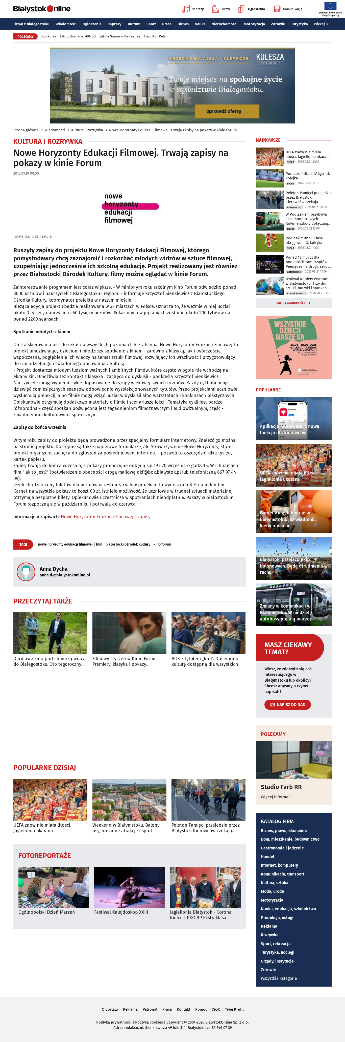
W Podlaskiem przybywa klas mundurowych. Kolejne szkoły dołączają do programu (307, 219)
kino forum (162, 544)
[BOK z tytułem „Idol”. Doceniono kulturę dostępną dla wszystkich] (208, 633)
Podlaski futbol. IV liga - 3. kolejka (308, 175)
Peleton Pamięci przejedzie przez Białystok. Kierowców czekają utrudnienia (205, 828)
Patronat (150, 1009)
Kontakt (183, 1009)
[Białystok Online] (41, 9)
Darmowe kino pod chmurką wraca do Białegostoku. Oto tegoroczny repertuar (49, 661)
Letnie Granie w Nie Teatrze (120, 36)
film (99, 544)
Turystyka (299, 24)
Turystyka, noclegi (277, 952)
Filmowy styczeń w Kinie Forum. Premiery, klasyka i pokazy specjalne (125, 661)
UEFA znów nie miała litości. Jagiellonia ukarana (42, 828)
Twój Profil (234, 1009)
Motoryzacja (254, 24)
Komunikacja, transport (282, 874)
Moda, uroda (272, 891)
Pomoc (201, 1009)
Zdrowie (278, 24)
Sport (151, 24)
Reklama (269, 926)
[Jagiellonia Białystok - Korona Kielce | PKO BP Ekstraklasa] (205, 887)
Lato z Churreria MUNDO (78, 36)
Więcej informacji (277, 797)
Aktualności (294, 207)
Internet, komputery (279, 865)
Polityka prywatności (114, 1022)
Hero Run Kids (155, 36)
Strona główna (25, 130)
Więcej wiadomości (291, 303)
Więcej (319, 24)
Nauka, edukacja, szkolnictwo (288, 908)
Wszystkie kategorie (279, 978)
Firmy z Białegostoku (31, 24)
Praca (166, 24)
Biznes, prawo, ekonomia (284, 830)
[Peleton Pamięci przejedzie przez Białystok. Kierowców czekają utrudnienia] (208, 800)
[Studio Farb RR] (294, 760)
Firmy (226, 9)
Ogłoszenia (256, 9)
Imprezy (198, 9)
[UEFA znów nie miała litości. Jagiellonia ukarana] (50, 800)
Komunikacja (292, 9)
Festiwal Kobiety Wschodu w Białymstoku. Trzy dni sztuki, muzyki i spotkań (308, 283)
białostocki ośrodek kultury (128, 544)
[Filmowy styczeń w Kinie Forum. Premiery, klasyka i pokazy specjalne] (129, 633)
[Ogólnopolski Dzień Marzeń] (53, 887)
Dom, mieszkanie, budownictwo (290, 839)
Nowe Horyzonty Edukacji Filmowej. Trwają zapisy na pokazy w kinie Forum (173, 130)
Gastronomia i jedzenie (282, 848)
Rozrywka (270, 934)
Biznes (183, 24)
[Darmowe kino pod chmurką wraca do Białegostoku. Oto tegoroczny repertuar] (50, 633)
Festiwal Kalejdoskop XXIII (121, 912)
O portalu (110, 1009)
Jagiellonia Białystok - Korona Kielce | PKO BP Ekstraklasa (201, 915)
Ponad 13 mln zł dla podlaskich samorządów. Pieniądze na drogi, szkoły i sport (308, 262)
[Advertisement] (129, 715)
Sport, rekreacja (276, 943)
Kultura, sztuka (274, 882)
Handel (267, 856)
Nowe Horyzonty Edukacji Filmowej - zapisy (106, 516)
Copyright (174, 1022)
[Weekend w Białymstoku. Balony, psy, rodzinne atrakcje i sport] (129, 800)
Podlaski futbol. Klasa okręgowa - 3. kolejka (304, 240)
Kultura (134, 24)
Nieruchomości (224, 24)
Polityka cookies (149, 1022)
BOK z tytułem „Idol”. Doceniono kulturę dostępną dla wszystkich (204, 661)
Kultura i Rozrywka (87, 130)
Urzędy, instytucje (277, 961)
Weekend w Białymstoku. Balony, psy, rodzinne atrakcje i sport (126, 828)
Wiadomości (66, 24)
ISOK (216, 1009)
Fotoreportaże (44, 855)
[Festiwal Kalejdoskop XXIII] (129, 887)
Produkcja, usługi (277, 917)
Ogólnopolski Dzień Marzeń (46, 912)
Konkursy (49, 36)
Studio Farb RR (281, 787)
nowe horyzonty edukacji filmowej (65, 544)
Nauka (200, 24)
